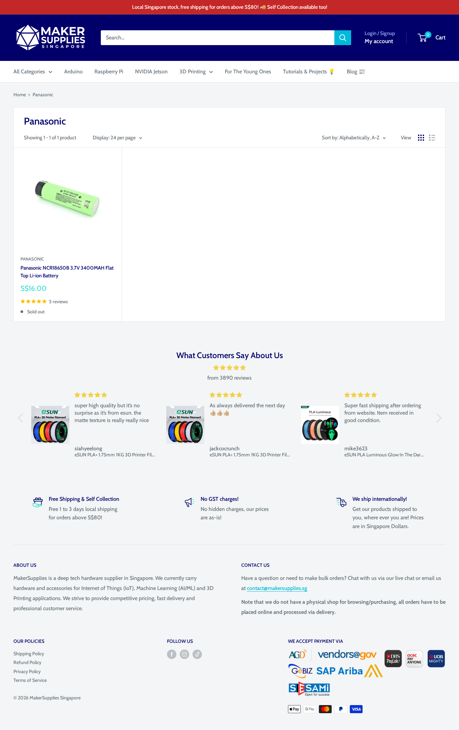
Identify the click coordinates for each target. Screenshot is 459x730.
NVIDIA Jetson (151, 71)
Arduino (73, 71)
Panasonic (43, 95)
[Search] (342, 37)
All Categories (29, 71)
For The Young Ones (248, 71)
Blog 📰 (356, 71)
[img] (229, 368)
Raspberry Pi (108, 71)
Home (19, 95)
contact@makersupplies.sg (277, 588)
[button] (22, 418)
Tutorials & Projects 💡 (309, 71)
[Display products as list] (432, 138)
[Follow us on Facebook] (171, 654)
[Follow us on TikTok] (197, 654)
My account (379, 41)
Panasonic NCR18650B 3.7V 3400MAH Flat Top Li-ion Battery (67, 272)
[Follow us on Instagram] (184, 654)
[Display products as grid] (421, 138)
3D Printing (192, 71)
